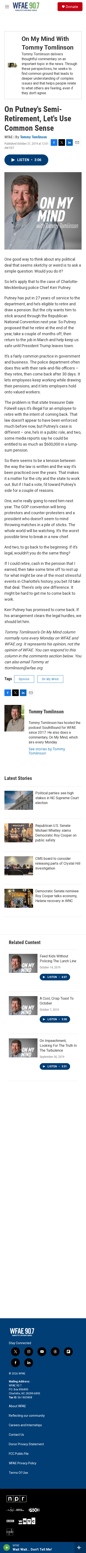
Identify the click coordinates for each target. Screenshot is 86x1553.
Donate (72, 7)
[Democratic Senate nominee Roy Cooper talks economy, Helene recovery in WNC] (18, 898)
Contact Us (16, 1434)
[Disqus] (43, 1145)
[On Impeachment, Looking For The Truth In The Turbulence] (23, 1047)
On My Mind (50, 679)
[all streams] (80, 1547)
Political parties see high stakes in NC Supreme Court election (57, 798)
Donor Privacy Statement (26, 1444)
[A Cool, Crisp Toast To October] (23, 1005)
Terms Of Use (18, 1472)
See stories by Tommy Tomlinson (47, 751)
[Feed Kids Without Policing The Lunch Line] (23, 963)
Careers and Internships (25, 1425)
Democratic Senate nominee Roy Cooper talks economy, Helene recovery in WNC (57, 896)
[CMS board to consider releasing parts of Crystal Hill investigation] (18, 865)
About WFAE (17, 1406)
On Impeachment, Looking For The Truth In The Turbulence (58, 1046)
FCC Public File (19, 1453)
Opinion (24, 679)
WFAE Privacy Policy (22, 1463)
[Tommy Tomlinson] (14, 718)
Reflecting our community (27, 1415)
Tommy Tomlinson (33, 137)
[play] (6, 1547)
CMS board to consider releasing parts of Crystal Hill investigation (57, 863)
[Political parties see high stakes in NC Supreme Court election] (18, 800)
